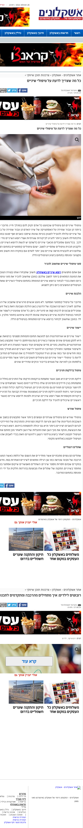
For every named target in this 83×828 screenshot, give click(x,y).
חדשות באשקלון (59, 33)
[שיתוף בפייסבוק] (22, 92)
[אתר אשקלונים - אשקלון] (68, 787)
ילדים (64, 638)
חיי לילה (22, 796)
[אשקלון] (60, 19)
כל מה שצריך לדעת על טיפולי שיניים (61, 124)
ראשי (77, 33)
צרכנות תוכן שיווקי (38, 75)
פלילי (23, 807)
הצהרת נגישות (19, 817)
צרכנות (11, 796)
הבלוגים (22, 812)
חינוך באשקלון (35, 33)
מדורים (22, 793)
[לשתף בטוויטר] (12, 92)
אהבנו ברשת (9, 812)
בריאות (23, 801)
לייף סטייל (21, 799)
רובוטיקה (72, 638)
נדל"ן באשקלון (13, 33)
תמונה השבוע (16, 814)
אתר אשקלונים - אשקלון (66, 75)
